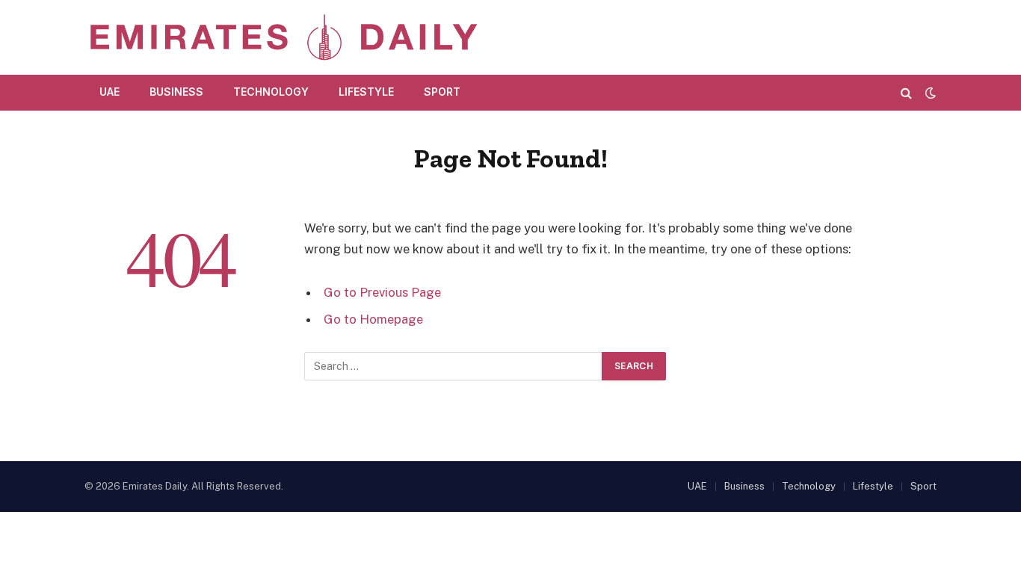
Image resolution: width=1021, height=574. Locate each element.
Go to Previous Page (382, 292)
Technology (271, 91)
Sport (442, 91)
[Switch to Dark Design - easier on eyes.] (929, 93)
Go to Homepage (373, 319)
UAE (109, 91)
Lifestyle (366, 91)
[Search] (906, 92)
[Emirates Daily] (282, 37)
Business (176, 91)
